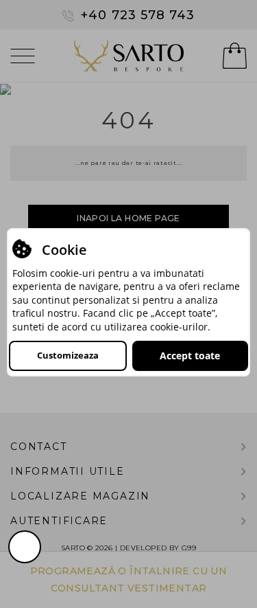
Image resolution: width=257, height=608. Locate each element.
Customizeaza (68, 355)
